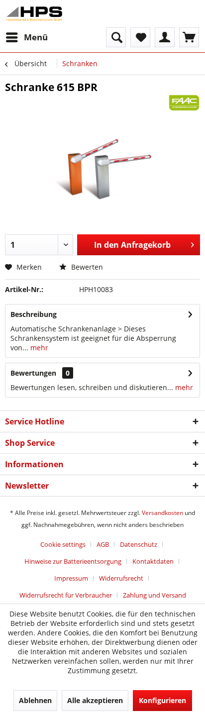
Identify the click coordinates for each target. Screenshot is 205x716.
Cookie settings (63, 544)
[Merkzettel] (140, 37)
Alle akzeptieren (95, 700)
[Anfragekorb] (189, 37)
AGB (103, 544)
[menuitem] (26, 37)
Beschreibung (33, 314)
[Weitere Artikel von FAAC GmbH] (184, 102)
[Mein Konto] (165, 37)
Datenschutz (138, 544)
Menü (36, 37)
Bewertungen (33, 373)
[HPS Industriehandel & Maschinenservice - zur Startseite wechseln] (34, 13)
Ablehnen (35, 700)
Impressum (71, 578)
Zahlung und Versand (154, 595)
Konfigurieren (162, 700)
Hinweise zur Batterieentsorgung (72, 561)
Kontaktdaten (153, 561)
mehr (38, 347)
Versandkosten (162, 513)
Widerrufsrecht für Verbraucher (65, 595)
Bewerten (86, 267)
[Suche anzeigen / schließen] (116, 37)
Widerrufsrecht (121, 578)
